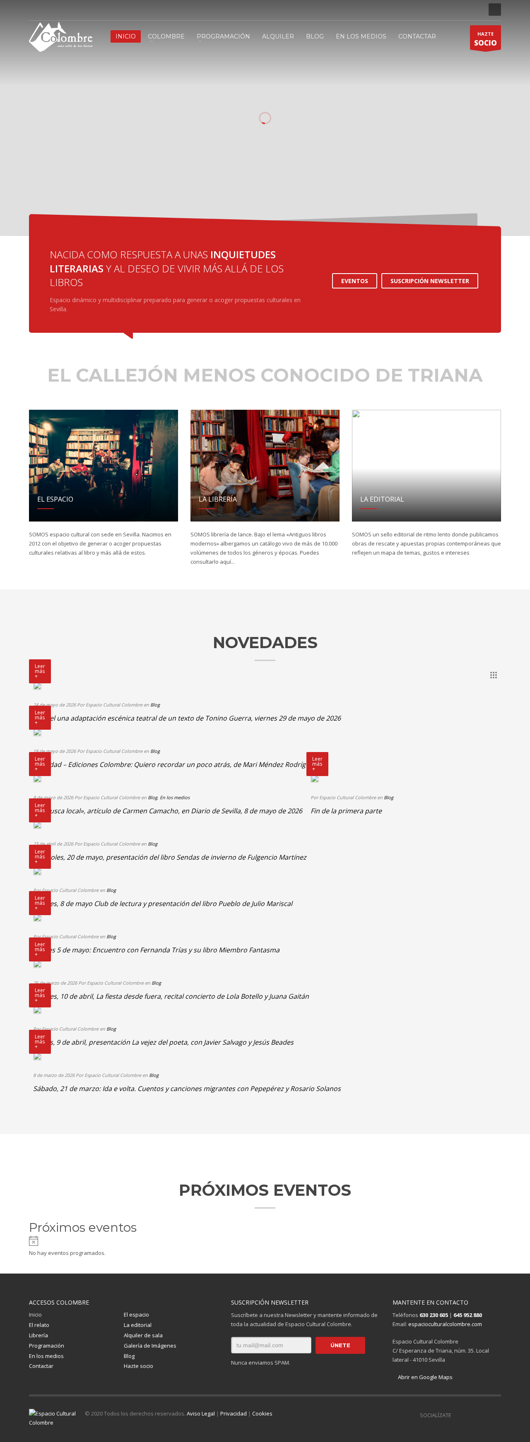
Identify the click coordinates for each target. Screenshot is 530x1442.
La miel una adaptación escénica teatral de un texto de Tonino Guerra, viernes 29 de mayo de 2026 (187, 718)
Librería (38, 1335)
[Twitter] (60, 9)
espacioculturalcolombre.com (445, 1324)
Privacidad (233, 1413)
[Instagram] (47, 9)
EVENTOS (354, 281)
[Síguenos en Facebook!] (457, 1415)
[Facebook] (35, 9)
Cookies (262, 1413)
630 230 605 (433, 1315)
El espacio (136, 1314)
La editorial (138, 1325)
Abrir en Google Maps (425, 1377)
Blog (155, 705)
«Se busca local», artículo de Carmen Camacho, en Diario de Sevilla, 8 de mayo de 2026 (167, 810)
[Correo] (97, 9)
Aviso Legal (201, 1413)
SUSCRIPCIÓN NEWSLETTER (429, 281)
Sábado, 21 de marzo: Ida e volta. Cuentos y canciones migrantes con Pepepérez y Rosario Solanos (187, 1088)
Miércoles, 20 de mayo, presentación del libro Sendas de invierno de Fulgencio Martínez (169, 857)
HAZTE (485, 39)
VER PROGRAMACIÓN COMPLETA (221, 200)
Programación (46, 1345)
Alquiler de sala (143, 1335)
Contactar (41, 1366)
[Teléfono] (85, 9)
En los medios (175, 797)
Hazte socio (138, 1366)
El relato (39, 1325)
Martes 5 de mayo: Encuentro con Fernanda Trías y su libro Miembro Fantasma (156, 949)
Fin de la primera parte (346, 810)
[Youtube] (72, 9)
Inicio (35, 1314)
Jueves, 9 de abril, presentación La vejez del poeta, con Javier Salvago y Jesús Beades (163, 1042)
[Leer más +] (37, 685)
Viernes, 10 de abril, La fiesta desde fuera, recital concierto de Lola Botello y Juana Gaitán (171, 996)
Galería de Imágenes (150, 1345)
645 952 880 (467, 1315)
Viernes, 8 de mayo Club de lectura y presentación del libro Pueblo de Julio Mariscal (162, 903)
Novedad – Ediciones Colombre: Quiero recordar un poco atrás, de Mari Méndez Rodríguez (175, 764)
